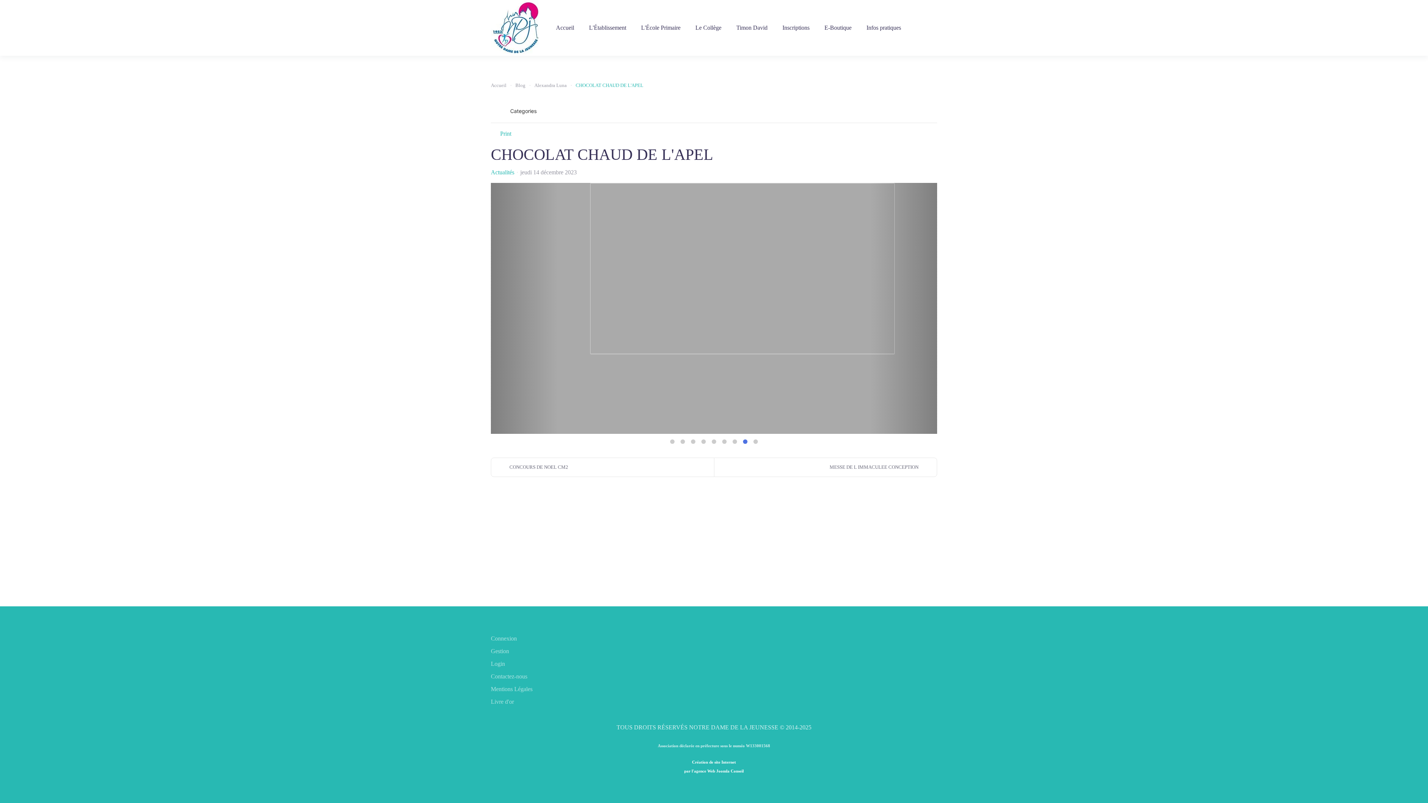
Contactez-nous (509, 676)
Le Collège (708, 28)
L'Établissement (607, 28)
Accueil (565, 28)
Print (505, 133)
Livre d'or (502, 702)
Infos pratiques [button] (883, 28)
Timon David (752, 28)
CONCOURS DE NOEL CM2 (538, 467)
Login (498, 664)
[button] (913, 111)
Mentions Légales (512, 689)
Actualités (502, 172)
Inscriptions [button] (796, 28)
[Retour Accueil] (516, 28)
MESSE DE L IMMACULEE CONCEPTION (874, 467)
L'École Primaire (661, 28)
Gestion (500, 651)
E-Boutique (838, 28)
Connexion (504, 638)
